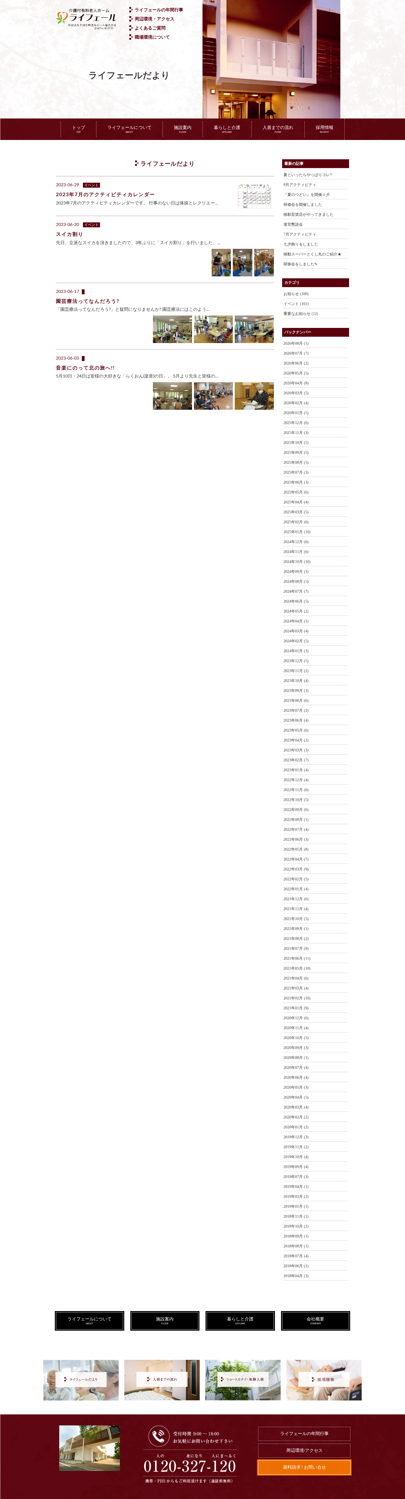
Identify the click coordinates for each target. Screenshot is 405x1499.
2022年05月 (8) (296, 849)
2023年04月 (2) (296, 740)
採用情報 (324, 129)
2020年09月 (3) (296, 1048)
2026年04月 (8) (296, 383)
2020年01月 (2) (296, 1127)
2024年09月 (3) (296, 572)
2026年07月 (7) (296, 353)
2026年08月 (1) (296, 343)
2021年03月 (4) (296, 988)
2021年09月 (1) (296, 929)
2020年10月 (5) (296, 1038)
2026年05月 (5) (296, 373)
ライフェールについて (129, 129)
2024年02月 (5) (296, 641)
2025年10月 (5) (296, 443)
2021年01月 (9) (296, 1008)
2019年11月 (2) (296, 1147)
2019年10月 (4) (296, 1157)
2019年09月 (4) (296, 1167)
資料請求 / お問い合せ (304, 1467)
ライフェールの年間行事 (159, 9)
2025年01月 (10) (297, 532)
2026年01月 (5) (296, 413)
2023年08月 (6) (296, 701)
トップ (78, 129)
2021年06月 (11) (297, 958)
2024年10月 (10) (297, 562)
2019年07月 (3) (296, 1177)
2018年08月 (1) (296, 1246)
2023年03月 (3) (296, 750)
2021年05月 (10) (297, 968)
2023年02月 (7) (296, 760)
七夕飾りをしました (301, 244)
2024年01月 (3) (296, 651)
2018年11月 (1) (296, 1216)
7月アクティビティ (300, 234)
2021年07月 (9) (296, 949)
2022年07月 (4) (296, 829)
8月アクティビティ (300, 185)
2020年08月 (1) (296, 1058)
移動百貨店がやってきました (309, 214)
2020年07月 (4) (296, 1068)
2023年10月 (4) (296, 681)
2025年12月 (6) (296, 423)
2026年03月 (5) (296, 393)
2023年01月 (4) (296, 770)
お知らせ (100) (296, 294)
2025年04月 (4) (296, 502)
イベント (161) (296, 304)
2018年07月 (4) (296, 1256)
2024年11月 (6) (296, 552)
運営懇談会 (293, 224)
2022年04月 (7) (296, 859)
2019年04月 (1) (296, 1187)
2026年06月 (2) (296, 363)
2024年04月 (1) (296, 621)
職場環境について (152, 37)
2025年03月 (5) (296, 512)
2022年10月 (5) (296, 800)
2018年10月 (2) (296, 1226)
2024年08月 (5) (296, 581)
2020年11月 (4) (296, 1028)
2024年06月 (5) (296, 601)
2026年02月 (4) (296, 403)
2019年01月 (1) (296, 1206)
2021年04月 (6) (296, 978)
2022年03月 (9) (296, 869)
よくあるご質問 (150, 28)
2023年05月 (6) (296, 730)
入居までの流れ (278, 129)
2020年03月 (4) (296, 1107)
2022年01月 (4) (296, 889)
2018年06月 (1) (296, 1266)
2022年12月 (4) (296, 780)
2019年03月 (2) (296, 1197)
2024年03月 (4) (296, 631)
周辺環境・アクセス (154, 19)
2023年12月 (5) (296, 661)
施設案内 (182, 129)
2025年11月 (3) (296, 433)
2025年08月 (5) (296, 462)
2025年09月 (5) (296, 453)
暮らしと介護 (227, 129)
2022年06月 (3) (296, 839)
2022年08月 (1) (296, 820)
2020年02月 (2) (296, 1117)
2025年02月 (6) (296, 522)
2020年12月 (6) (296, 1018)
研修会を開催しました (303, 205)
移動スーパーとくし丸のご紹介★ (312, 254)
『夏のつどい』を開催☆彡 (307, 195)
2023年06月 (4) (296, 720)
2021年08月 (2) (296, 939)
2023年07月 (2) (296, 710)
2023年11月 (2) (296, 671)
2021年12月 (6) (296, 899)
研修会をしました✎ (301, 264)
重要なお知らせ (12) (301, 314)
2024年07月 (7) (296, 591)
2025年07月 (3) (296, 472)
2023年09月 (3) (296, 691)
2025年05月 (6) (296, 492)
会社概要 (315, 1321)
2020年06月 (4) (296, 1077)
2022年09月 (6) (296, 810)
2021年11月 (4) (296, 909)
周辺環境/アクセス (304, 1450)
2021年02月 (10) (297, 998)
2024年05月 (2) (296, 611)
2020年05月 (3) (296, 1087)
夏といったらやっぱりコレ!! (308, 175)
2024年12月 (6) (296, 542)
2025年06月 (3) (296, 482)
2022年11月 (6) (296, 790)
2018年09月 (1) (296, 1236)
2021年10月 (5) (296, 919)
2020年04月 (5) (296, 1097)
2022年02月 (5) (296, 879)
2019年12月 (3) (296, 1137)
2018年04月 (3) (296, 1276)
